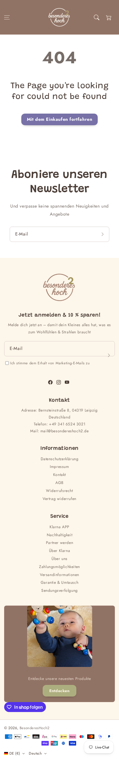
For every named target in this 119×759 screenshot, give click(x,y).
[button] (7, 17)
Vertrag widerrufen (59, 498)
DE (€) (14, 753)
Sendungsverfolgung (59, 590)
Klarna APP (59, 527)
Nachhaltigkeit (59, 535)
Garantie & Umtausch (59, 582)
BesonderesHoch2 (35, 728)
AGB (59, 482)
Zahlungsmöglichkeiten (59, 566)
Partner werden (59, 542)
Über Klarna (59, 550)
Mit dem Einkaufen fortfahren (59, 119)
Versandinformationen (59, 574)
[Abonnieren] (103, 234)
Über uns (59, 558)
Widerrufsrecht (59, 490)
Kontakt (59, 474)
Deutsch (35, 753)
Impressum (59, 466)
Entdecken (59, 690)
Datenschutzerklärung (60, 459)
